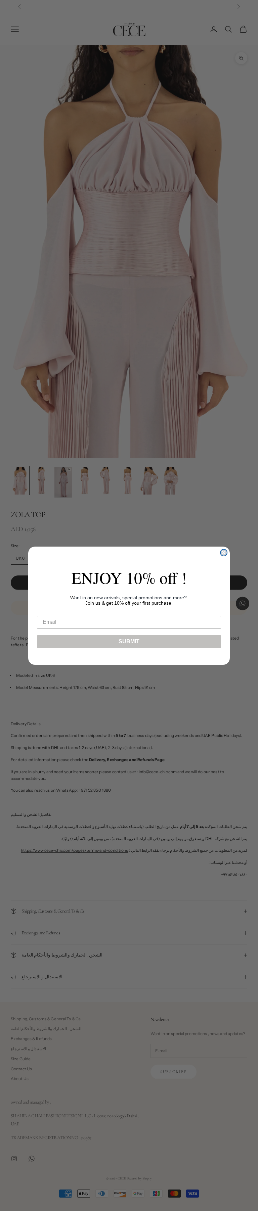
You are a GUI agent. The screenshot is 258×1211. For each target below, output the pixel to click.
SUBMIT (129, 641)
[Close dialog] (223, 552)
